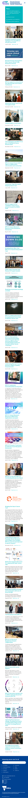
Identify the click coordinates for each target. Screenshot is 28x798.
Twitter (5, 783)
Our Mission (5, 765)
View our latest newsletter (13, 21)
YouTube (5, 780)
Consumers (17, 765)
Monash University (7, 779)
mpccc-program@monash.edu (9, 775)
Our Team (5, 768)
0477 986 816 (6, 777)
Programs (5, 770)
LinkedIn (5, 782)
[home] (12, 3)
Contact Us (17, 770)
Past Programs (5, 772)
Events (16, 768)
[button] (24, 3)
